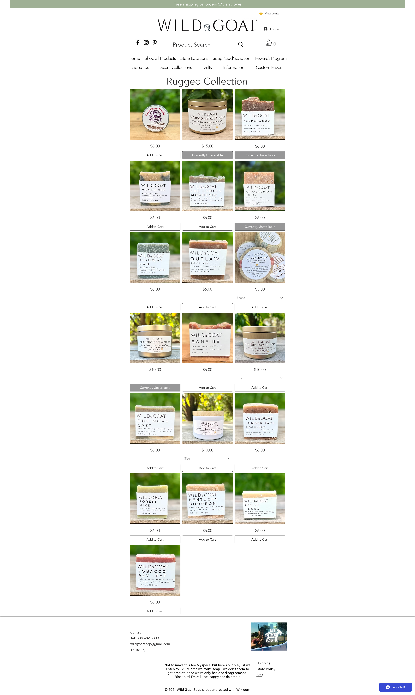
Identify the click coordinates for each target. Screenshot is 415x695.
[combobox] (260, 297)
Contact (136, 632)
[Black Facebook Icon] (138, 42)
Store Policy (265, 669)
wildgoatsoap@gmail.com (150, 644)
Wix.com (243, 690)
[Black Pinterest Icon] (154, 42)
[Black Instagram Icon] (146, 42)
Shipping (263, 663)
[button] (272, 42)
